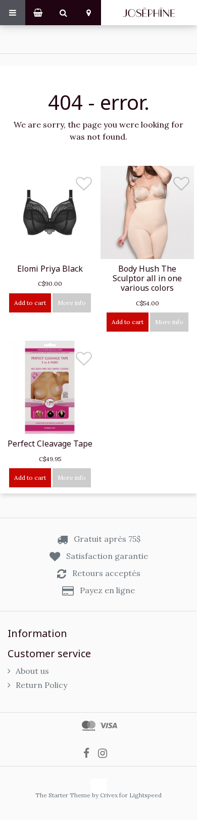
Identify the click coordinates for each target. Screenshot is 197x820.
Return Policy (41, 685)
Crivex (109, 795)
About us (32, 671)
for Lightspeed (140, 795)
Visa (108, 725)
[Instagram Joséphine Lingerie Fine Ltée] (106, 752)
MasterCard (88, 725)
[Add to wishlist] (84, 186)
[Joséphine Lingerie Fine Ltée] (149, 12)
